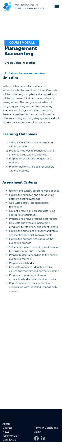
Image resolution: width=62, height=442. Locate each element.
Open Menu (57, 6)
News (5, 431)
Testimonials (9, 435)
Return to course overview (26, 73)
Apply (37, 431)
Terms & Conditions (46, 427)
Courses (7, 427)
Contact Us (9, 439)
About (6, 423)
